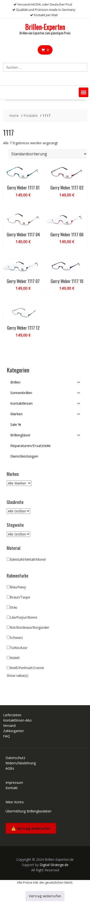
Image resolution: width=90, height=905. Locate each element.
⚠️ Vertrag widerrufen (30, 828)
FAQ (6, 736)
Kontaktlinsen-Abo (17, 720)
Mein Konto (15, 802)
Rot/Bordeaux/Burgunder (29, 627)
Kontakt (12, 788)
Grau (13, 607)
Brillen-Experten (45, 27)
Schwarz (16, 637)
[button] (83, 92)
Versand (9, 725)
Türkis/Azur (18, 647)
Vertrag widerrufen (45, 896)
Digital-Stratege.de (54, 864)
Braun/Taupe (20, 597)
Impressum (14, 782)
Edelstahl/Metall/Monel (28, 559)
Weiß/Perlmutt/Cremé (27, 668)
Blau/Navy (18, 587)
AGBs (10, 768)
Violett (15, 657)
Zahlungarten (13, 731)
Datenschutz (15, 757)
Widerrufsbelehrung (21, 763)
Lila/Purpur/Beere (23, 617)
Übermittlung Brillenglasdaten (28, 811)
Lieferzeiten (12, 715)
